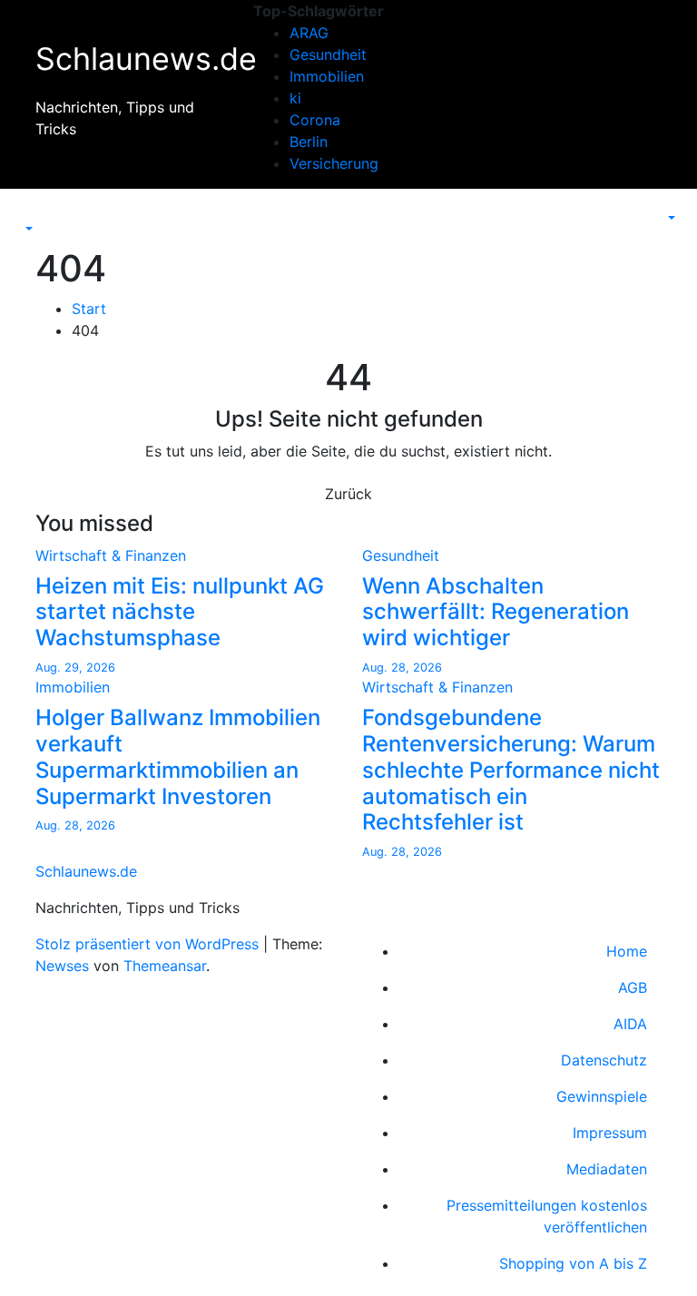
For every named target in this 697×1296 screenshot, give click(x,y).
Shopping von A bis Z (573, 1263)
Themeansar (164, 966)
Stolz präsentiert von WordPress (149, 944)
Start (89, 308)
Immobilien (327, 76)
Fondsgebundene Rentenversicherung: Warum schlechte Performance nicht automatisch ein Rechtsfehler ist (511, 769)
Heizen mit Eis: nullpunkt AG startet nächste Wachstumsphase (179, 612)
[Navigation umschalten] (33, 212)
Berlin (309, 142)
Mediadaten (606, 1169)
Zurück (348, 494)
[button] (27, 229)
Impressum (610, 1133)
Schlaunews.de (146, 58)
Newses (62, 966)
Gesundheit (328, 54)
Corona (315, 120)
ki (295, 98)
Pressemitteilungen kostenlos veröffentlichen (547, 1216)
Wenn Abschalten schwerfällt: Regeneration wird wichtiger (495, 612)
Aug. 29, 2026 (75, 667)
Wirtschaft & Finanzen (110, 555)
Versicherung (334, 163)
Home (626, 951)
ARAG (309, 33)
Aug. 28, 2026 (402, 667)
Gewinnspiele (601, 1096)
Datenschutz (604, 1060)
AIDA (630, 1024)
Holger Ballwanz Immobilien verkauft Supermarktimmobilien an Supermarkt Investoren (177, 756)
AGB (632, 987)
